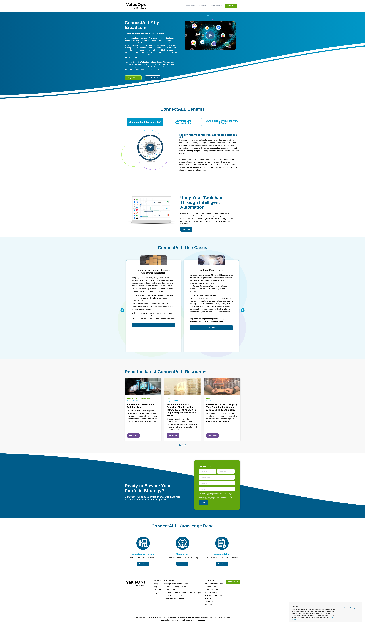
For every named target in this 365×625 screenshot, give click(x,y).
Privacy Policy (164, 620)
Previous (122, 310)
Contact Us (201, 620)
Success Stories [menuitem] (211, 593)
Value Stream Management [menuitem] (174, 598)
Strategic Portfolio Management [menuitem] (176, 584)
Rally (146, 64)
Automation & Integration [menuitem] (173, 595)
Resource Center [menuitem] (211, 587)
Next (243, 310)
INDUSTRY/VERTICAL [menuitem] (213, 595)
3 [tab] (185, 445)
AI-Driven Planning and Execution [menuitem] (177, 587)
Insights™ (156, 64)
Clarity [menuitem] (155, 584)
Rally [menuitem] (155, 587)
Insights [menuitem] (156, 593)
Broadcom (157, 617)
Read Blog (211, 327)
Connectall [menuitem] (157, 590)
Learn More (186, 229)
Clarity (140, 64)
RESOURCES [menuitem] (215, 6)
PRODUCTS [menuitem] (190, 6)
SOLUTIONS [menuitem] (202, 6)
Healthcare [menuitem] (209, 601)
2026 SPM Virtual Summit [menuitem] (214, 584)
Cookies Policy (178, 620)
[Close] (359, 604)
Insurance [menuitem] (208, 604)
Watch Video (154, 325)
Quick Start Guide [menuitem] (211, 590)
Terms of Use (190, 620)
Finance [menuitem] (208, 598)
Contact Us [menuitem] (231, 6)
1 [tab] (180, 445)
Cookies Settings (350, 608)
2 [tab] (182, 445)
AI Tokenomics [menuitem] (169, 590)
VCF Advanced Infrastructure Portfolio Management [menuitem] (184, 593)
